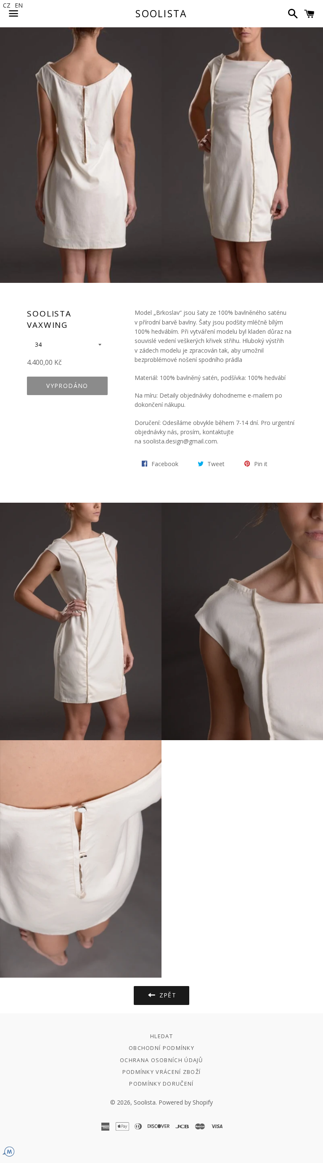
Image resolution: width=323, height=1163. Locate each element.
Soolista (161, 13)
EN (19, 5)
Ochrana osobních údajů (161, 1060)
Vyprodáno (67, 386)
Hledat (161, 1036)
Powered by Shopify (186, 1102)
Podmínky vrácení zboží (161, 1072)
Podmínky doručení (161, 1083)
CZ (7, 5)
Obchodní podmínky (161, 1048)
